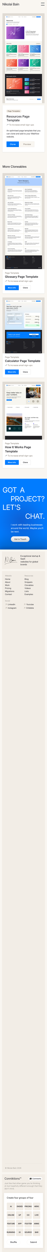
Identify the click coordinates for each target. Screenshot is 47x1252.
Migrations (9, 591)
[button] (42, 4)
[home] (11, 4)
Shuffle (13, 1242)
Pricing (8, 588)
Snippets (28, 582)
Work (7, 585)
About (7, 582)
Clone (13, 144)
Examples (29, 594)
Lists (27, 591)
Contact (8, 594)
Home (7, 579)
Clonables (29, 585)
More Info (12, 288)
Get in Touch (20, 539)
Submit (33, 1242)
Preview (27, 144)
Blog (27, 579)
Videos (28, 588)
